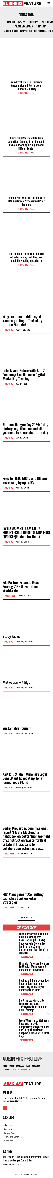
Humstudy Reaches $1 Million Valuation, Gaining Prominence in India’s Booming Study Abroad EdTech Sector (26, 143)
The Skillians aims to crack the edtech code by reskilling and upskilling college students (26, 257)
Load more (25, 917)
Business (7, 1164)
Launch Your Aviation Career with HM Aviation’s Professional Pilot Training (26, 201)
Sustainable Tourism (17, 728)
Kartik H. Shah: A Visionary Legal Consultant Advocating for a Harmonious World (25, 778)
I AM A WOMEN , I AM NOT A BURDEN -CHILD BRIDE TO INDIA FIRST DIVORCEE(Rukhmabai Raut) (26, 532)
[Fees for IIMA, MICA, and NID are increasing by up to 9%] (26, 459)
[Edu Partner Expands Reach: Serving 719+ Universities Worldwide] (26, 563)
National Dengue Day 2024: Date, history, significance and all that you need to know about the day (26, 428)
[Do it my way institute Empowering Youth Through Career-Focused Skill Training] (10, 1005)
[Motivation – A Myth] (26, 663)
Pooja (32, 93)
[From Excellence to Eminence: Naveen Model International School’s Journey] (26, 62)
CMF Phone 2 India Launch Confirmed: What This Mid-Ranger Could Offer (26, 1158)
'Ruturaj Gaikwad (24, 26)
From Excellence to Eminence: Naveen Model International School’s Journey (26, 85)
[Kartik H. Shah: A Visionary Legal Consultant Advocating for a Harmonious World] (26, 755)
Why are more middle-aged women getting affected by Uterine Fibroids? (22, 320)
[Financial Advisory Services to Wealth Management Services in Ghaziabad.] (10, 968)
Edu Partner (9, 595)
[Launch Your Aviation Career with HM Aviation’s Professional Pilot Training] (26, 178)
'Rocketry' (33, 22)
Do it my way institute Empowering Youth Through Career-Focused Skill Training (33, 1005)
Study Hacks (11, 636)
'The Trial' (41, 26)
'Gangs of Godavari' (15, 22)
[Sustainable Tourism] (26, 709)
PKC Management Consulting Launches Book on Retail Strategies (23, 898)
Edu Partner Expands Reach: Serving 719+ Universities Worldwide (22, 586)
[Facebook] (5, 1108)
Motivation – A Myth (17, 682)
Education (23, 93)
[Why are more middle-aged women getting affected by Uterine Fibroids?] (26, 297)
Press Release (26, 957)
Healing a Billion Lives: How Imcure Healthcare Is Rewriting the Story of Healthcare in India (34, 985)
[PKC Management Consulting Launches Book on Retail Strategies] (26, 875)
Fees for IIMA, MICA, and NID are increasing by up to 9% (25, 480)
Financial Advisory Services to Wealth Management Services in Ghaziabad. (34, 967)
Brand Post (9, 853)
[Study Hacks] (26, 617)
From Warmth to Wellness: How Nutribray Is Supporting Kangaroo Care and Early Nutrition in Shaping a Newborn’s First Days (34, 1028)
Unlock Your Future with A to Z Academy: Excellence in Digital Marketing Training (24, 374)
